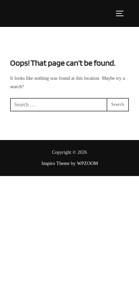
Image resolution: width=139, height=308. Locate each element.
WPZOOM (87, 163)
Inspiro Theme (55, 163)
